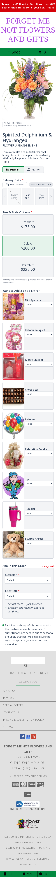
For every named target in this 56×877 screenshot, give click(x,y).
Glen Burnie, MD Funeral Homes (23, 836)
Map (29, 874)
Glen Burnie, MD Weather (21, 847)
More (7, 161)
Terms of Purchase (37, 858)
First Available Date (41, 184)
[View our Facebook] (22, 738)
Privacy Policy (14, 858)
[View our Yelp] (33, 738)
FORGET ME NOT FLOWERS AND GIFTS (28, 29)
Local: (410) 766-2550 (28, 768)
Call (10, 874)
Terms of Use (28, 864)
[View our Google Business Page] (28, 738)
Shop (16, 52)
